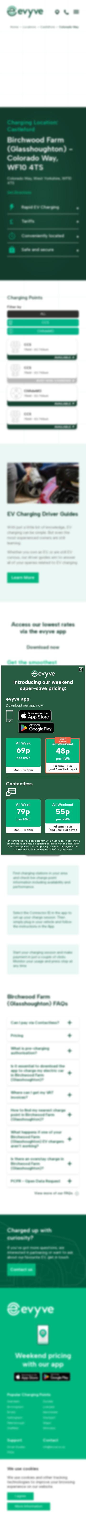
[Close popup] (80, 669)
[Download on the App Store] (35, 715)
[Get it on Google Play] (36, 727)
